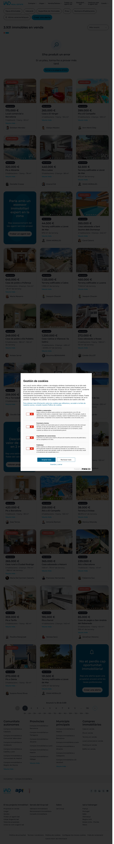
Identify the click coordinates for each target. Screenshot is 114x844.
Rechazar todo (66, 460)
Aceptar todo (46, 460)
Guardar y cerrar (56, 464)
